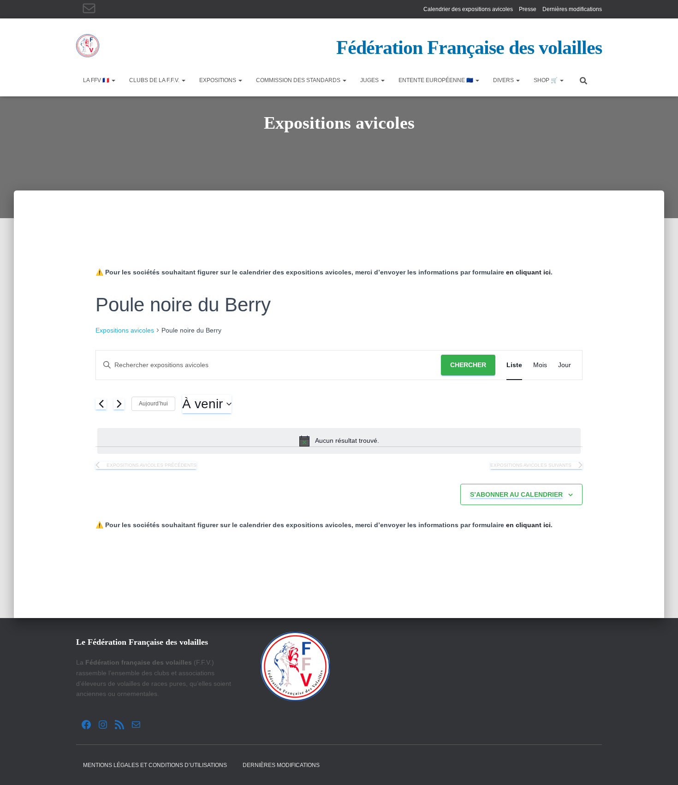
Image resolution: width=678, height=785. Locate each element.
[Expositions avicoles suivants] (119, 404)
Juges (370, 80)
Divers (504, 80)
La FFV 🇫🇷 (97, 80)
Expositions (218, 80)
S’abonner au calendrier (516, 494)
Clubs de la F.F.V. (155, 80)
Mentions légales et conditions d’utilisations (155, 765)
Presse (527, 9)
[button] (113, 80)
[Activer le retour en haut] (660, 766)
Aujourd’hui (153, 403)
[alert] (339, 441)
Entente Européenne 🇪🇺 (436, 80)
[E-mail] (89, 8)
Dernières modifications (572, 9)
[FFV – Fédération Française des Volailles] (87, 45)
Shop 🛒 (546, 80)
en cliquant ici (528, 272)
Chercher (468, 365)
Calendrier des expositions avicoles (468, 9)
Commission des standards (299, 80)
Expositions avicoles (124, 330)
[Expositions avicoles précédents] (101, 404)
